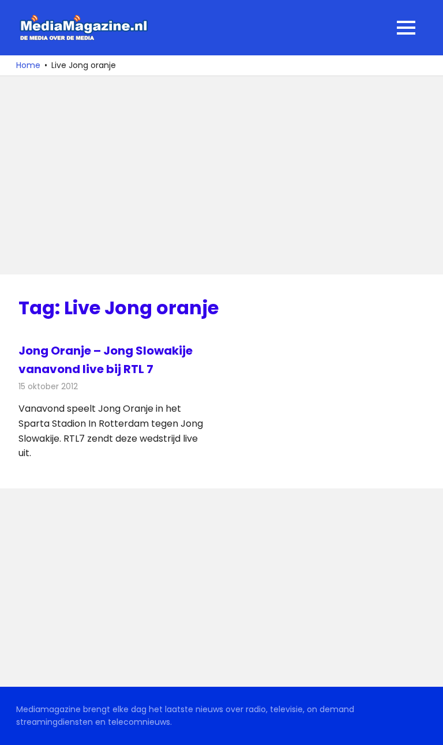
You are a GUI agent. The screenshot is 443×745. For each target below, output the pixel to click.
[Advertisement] (221, 175)
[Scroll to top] (425, 727)
